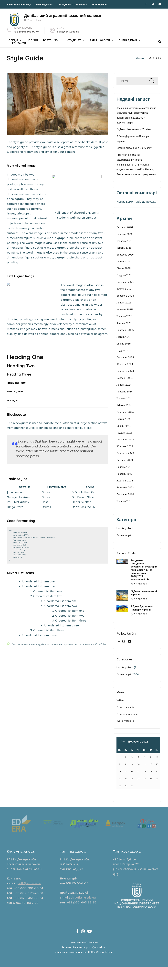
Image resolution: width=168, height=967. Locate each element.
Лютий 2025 (123, 336)
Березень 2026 (125, 254)
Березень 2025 (125, 330)
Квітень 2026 (123, 247)
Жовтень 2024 (124, 364)
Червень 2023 (124, 473)
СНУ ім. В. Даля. (105, 952)
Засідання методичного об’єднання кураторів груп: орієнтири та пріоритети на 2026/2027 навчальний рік (144, 570)
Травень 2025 (124, 316)
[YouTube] (159, 4)
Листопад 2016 (125, 494)
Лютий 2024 (123, 419)
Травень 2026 (124, 241)
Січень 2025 (123, 343)
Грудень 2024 (124, 350)
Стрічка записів (125, 707)
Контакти (19, 43)
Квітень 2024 (123, 405)
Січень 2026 (123, 268)
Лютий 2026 (123, 261)
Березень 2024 (125, 412)
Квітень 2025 (123, 323)
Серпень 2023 (124, 460)
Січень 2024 (123, 425)
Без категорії (123, 535)
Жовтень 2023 (124, 446)
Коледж (12, 40)
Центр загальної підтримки (84, 942)
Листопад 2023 (125, 439)
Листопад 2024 (125, 357)
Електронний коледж (19, 4)
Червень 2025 (124, 309)
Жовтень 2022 (124, 480)
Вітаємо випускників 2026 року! (134, 147)
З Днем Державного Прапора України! (142, 608)
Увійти (120, 700)
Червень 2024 (124, 391)
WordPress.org (125, 720)
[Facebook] (146, 4)
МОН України (99, 4)
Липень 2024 (123, 384)
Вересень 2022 (125, 487)
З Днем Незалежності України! (133, 129)
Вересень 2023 (125, 453)
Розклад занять (45, 4)
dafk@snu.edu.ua (68, 31)
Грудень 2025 (124, 275)
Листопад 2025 (125, 282)
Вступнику (51, 40)
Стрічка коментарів (127, 714)
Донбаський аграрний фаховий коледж (62, 15)
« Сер (122, 741)
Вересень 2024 (125, 371)
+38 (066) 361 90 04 (26, 31)
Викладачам (128, 40)
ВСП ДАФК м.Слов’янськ (73, 4)
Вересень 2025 (125, 295)
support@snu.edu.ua (95, 947)
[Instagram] (153, 4)
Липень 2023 (123, 466)
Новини (32, 40)
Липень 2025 (123, 302)
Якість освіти (100, 40)
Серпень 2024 (124, 377)
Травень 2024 (124, 398)
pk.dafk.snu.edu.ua (83, 897)
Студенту (74, 40)
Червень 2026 (124, 234)
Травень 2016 (124, 501)
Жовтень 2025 (124, 288)
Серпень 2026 (124, 227)
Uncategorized (124, 528)
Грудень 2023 (124, 432)
